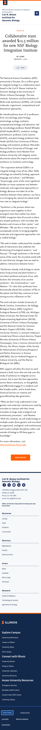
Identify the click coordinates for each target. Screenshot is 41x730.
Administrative (7, 554)
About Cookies (7, 713)
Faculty (4, 518)
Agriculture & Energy (9, 604)
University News (8, 647)
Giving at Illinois (8, 666)
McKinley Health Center (10, 690)
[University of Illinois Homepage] (9, 622)
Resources (6, 513)
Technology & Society (10, 600)
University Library (8, 699)
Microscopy (6, 577)
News (19, 31)
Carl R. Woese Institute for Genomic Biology (11, 17)
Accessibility (6, 725)
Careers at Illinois (8, 642)
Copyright (5, 719)
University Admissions (10, 637)
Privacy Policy (25, 713)
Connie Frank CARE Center (11, 695)
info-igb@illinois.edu (14, 498)
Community (6, 532)
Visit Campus (7, 652)
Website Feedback (22, 719)
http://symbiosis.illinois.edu (13, 444)
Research (6, 590)
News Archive (20, 457)
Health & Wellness (8, 596)
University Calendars (9, 671)
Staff (4, 523)
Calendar (5, 573)
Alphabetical (6, 546)
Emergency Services (9, 685)
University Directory (9, 675)
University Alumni (8, 661)
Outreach (5, 582)
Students (5, 527)
